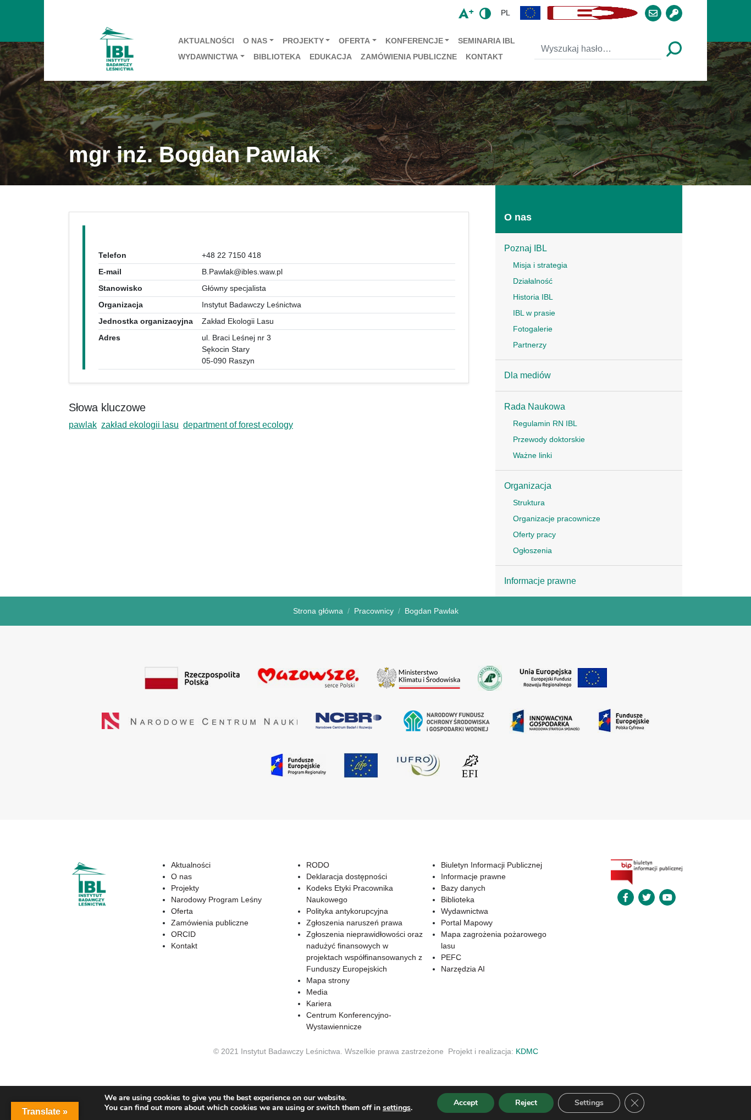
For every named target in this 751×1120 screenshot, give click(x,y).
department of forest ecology (238, 424)
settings (397, 1108)
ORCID (183, 934)
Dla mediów (527, 375)
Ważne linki (532, 455)
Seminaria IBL (486, 40)
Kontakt (484, 56)
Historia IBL (533, 297)
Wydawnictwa (208, 56)
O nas (255, 40)
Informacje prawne (540, 581)
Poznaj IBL (525, 248)
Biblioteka (277, 56)
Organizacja (527, 485)
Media (317, 991)
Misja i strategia (540, 265)
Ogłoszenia (532, 550)
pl (505, 12)
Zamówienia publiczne (409, 56)
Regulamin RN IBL (545, 423)
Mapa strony (328, 980)
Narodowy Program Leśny (216, 899)
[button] (531, 12)
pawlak (83, 424)
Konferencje (414, 40)
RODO (317, 864)
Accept (466, 1102)
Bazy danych (463, 888)
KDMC (527, 1051)
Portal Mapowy (467, 922)
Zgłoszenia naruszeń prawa (354, 922)
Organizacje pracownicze (556, 518)
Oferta (354, 40)
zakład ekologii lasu (140, 424)
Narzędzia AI (463, 968)
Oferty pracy (534, 534)
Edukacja (331, 56)
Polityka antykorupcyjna (347, 911)
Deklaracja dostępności (346, 876)
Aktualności (206, 40)
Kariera (319, 1003)
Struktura (529, 502)
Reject (526, 1102)
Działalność (533, 281)
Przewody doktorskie (549, 439)
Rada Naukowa (534, 406)
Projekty (303, 40)
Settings (589, 1102)
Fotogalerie (533, 328)
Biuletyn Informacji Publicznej (491, 864)
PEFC (451, 957)
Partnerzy (529, 344)
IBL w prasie (534, 312)
